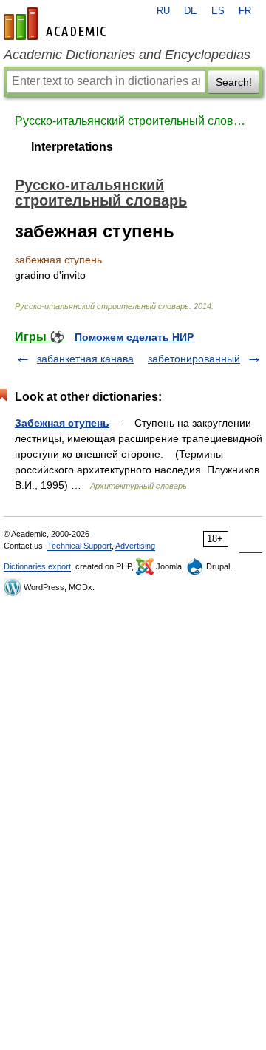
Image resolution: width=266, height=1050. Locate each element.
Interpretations (72, 146)
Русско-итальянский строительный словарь (133, 121)
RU (163, 11)
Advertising (135, 545)
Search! (234, 82)
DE (190, 11)
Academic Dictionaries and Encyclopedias (127, 54)
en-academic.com (57, 23)
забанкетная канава (85, 359)
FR (245, 11)
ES (218, 11)
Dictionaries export (37, 566)
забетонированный (194, 359)
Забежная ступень (62, 423)
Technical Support (79, 545)
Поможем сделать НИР (134, 337)
